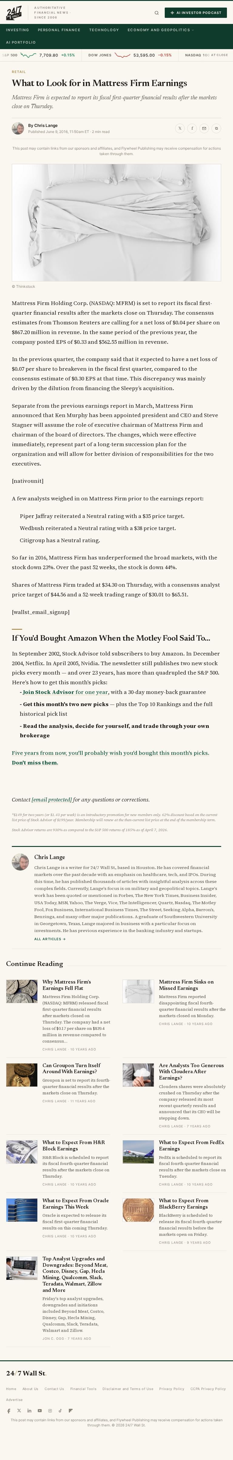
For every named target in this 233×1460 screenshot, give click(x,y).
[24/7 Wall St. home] (14, 12)
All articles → (50, 939)
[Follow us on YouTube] (39, 1410)
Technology (104, 30)
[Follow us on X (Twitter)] (19, 1410)
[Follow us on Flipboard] (70, 1410)
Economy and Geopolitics (159, 30)
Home (11, 1389)
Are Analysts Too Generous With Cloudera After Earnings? (191, 1072)
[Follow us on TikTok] (60, 1410)
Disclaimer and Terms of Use (128, 1389)
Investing (17, 30)
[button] (156, 13)
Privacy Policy (171, 1389)
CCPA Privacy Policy (208, 1389)
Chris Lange (46, 125)
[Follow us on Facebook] (9, 1410)
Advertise (14, 1400)
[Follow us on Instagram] (50, 1410)
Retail (19, 72)
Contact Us (54, 1389)
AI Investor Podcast (199, 13)
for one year (65, 692)
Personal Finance (59, 30)
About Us (30, 1389)
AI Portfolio (21, 42)
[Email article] (204, 128)
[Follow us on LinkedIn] (29, 1410)
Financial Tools (83, 1389)
